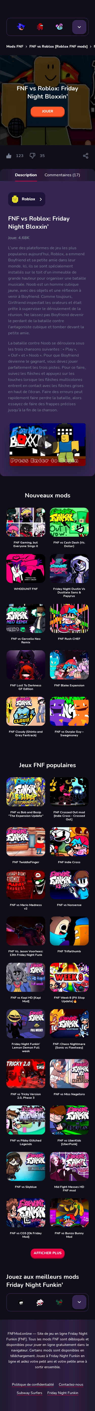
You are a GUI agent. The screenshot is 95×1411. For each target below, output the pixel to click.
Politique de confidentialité (33, 1384)
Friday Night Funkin (62, 1392)
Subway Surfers (29, 1392)
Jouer (47, 111)
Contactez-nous (71, 1384)
